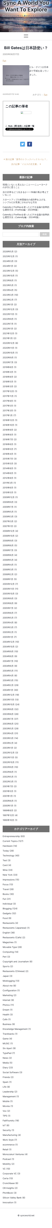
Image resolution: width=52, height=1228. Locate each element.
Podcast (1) (8, 1159)
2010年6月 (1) (9, 487)
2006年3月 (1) (10, 569)
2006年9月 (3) (10, 540)
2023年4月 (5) (10, 290)
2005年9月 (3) (10, 598)
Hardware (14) (10, 846)
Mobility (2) (8, 1164)
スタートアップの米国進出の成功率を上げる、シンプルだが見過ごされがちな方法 (25, 201)
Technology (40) (11, 855)
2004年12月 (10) (11, 641)
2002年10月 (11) (11, 762)
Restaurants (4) (10, 923)
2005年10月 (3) (10, 593)
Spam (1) (7, 1082)
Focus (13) (8, 884)
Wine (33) (8, 870)
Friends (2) (8, 1077)
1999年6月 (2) (10, 810)
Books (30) (8, 894)
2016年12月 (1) (10, 420)
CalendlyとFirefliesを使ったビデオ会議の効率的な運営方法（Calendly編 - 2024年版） (26, 216)
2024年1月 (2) (10, 266)
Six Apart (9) (9, 1048)
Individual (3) (9, 903)
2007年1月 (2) (10, 526)
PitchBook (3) (10, 1192)
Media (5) (7, 1062)
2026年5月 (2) (10, 251)
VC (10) (6, 1168)
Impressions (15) (11, 879)
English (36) (9, 932)
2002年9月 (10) (10, 767)
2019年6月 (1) (9, 367)
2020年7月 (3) (10, 362)
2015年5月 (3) (10, 463)
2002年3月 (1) (10, 781)
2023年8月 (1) (10, 280)
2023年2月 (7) (10, 299)
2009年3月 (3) (10, 516)
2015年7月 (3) (10, 458)
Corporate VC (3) (11, 1173)
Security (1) (8, 1130)
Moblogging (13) (11, 980)
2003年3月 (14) (10, 738)
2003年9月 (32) (11, 709)
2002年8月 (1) (10, 772)
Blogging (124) (10, 908)
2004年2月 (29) (11, 685)
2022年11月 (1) (10, 314)
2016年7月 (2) (10, 439)
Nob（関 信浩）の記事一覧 (21, 126)
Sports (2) (8, 966)
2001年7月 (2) (10, 786)
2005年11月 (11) (10, 588)
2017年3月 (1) (9, 410)
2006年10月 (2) (10, 535)
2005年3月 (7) (10, 627)
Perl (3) (6, 956)
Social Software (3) (12, 1072)
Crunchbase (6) (10, 1183)
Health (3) (8, 1014)
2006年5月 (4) (10, 560)
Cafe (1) (7, 1019)
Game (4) (7, 1038)
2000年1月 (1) (9, 805)
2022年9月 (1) (10, 319)
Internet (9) (8, 1000)
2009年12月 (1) (10, 497)
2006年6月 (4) (10, 555)
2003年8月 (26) (11, 714)
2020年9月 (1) (10, 357)
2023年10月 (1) (10, 275)
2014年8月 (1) (9, 468)
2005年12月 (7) (10, 584)
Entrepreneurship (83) (14, 836)
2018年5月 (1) (9, 381)
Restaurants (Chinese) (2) (15, 971)
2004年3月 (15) (10, 680)
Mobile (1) (8, 1101)
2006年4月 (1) (10, 564)
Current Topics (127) (13, 841)
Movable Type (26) (12, 947)
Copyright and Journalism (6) (17, 961)
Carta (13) (8, 1178)
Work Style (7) (10, 1139)
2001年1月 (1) (9, 796)
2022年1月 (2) (10, 328)
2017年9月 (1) (9, 401)
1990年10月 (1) (10, 820)
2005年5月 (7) (10, 617)
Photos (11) (8, 1005)
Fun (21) (7, 899)
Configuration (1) (11, 990)
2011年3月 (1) (9, 482)
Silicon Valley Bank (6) (14, 1197)
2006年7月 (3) (10, 550)
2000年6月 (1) (10, 800)
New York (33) (10, 874)
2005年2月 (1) (10, 632)
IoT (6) (6, 1125)
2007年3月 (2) (10, 521)
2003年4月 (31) (10, 733)
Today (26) (8, 850)
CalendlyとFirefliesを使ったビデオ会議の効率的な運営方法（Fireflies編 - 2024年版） (26, 208)
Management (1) (11, 1096)
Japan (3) (7, 976)
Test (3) (7, 860)
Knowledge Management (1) (17, 1029)
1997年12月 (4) (10, 815)
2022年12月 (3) (10, 309)
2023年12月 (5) (10, 270)
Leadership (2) (10, 1091)
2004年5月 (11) (10, 670)
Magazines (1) (10, 942)
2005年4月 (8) (10, 622)
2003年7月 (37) (10, 719)
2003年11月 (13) (11, 699)
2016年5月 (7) (10, 449)
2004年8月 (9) (10, 656)
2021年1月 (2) (9, 338)
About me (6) (9, 985)
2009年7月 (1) (10, 507)
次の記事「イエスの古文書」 (25, 164)
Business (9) (9, 1024)
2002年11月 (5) (10, 757)
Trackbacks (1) (10, 1033)
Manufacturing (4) (12, 1135)
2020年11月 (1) (10, 348)
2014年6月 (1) (9, 473)
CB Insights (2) (10, 1188)
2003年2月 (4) (10, 743)
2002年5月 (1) (10, 776)
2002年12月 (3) (10, 752)
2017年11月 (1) (10, 396)
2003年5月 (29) (11, 728)
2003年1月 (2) (10, 747)
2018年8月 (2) (10, 376)
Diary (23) (8, 1067)
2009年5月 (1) (10, 511)
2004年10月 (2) (10, 646)
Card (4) (7, 865)
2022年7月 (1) (10, 323)
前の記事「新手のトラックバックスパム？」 (27, 159)
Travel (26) (8, 889)
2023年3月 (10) (10, 295)
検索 (45, 234)
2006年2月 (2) (10, 574)
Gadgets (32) (9, 913)
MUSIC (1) (8, 1043)
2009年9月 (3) (10, 502)
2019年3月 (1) (9, 372)
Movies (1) (8, 1106)
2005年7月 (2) (10, 608)
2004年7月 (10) (10, 661)
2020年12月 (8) (10, 343)
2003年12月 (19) (11, 694)
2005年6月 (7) (10, 613)
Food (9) (7, 918)
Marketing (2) (9, 995)
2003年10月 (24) (11, 704)
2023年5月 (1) (10, 285)
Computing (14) (10, 952)
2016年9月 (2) (10, 429)
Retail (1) (7, 1149)
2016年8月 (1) (9, 434)
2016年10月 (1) (10, 425)
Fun (4, 60)
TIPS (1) (6, 1115)
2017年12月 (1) (10, 391)
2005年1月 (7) (10, 637)
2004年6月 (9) (10, 666)
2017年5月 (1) (9, 405)
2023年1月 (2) (10, 304)
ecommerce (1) (10, 1144)
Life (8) (6, 1086)
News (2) (7, 1058)
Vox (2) (6, 1111)
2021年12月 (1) (10, 333)
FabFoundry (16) (11, 1120)
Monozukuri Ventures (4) (15, 1154)
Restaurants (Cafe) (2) (14, 937)
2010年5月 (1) (9, 492)
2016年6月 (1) (9, 444)
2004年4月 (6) (10, 675)
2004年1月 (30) (10, 690)
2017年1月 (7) (9, 415)
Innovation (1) (9, 1202)
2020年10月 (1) (10, 352)
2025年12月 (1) (10, 256)
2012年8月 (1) (9, 478)
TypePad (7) (9, 1053)
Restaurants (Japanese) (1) (16, 927)
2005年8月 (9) (10, 603)
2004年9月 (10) (10, 651)
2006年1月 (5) (10, 579)
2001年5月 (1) (9, 791)
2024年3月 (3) (10, 261)
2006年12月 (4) (10, 531)
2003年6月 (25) (11, 723)
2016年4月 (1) (9, 454)
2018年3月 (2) (10, 386)
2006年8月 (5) (10, 545)
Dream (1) (8, 1009)
